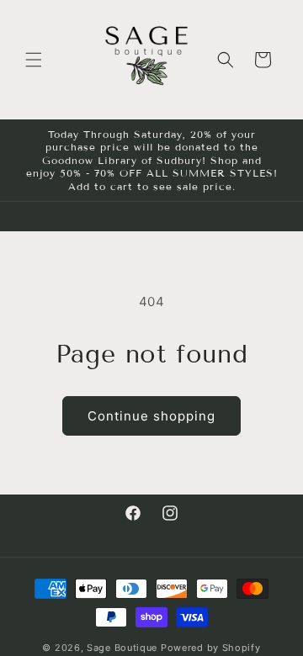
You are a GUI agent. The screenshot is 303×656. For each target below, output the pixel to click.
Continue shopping (151, 416)
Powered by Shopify (211, 647)
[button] (33, 59)
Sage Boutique (122, 647)
